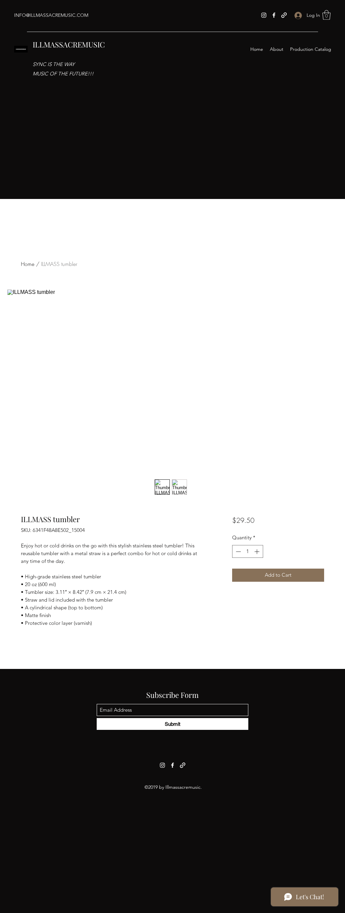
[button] (326, 15)
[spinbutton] (247, 551)
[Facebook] (274, 15)
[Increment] (257, 551)
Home (27, 264)
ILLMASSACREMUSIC (69, 44)
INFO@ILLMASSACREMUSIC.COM (51, 15)
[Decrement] (237, 551)
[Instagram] (263, 15)
